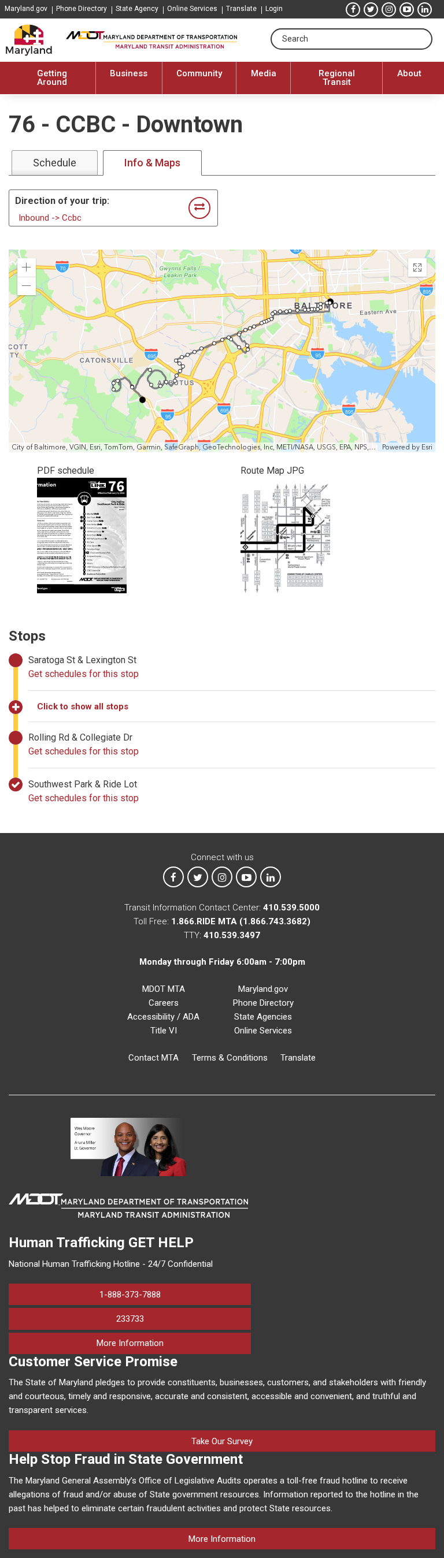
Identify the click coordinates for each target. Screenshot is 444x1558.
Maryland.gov (26, 9)
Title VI (163, 1030)
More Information (174, 1342)
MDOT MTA (163, 989)
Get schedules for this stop (83, 673)
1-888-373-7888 (130, 1294)
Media (263, 73)
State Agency (137, 9)
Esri (426, 447)
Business (128, 73)
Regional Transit (337, 77)
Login (274, 9)
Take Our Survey (222, 1441)
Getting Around (52, 77)
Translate (241, 9)
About (409, 73)
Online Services (192, 9)
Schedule (54, 163)
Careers (164, 1003)
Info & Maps (152, 163)
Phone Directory (81, 9)
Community (199, 73)
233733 (130, 1319)
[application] (222, 351)
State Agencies (263, 1017)
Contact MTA (153, 1058)
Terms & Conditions (230, 1058)
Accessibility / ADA (163, 1017)
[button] (26, 267)
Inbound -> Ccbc (50, 218)
